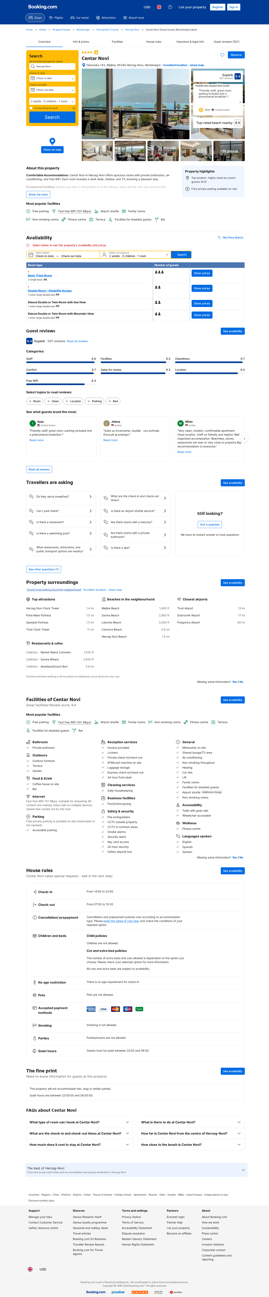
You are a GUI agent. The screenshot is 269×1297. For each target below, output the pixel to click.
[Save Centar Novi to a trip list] (222, 55)
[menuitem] (35, 17)
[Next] (240, 102)
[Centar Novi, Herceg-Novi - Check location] (84, 65)
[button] (52, 101)
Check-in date (37, 73)
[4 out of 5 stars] (87, 52)
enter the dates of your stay (121, 921)
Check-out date (38, 84)
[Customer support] (170, 7)
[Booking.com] (43, 7)
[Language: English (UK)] (159, 7)
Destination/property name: (46, 61)
